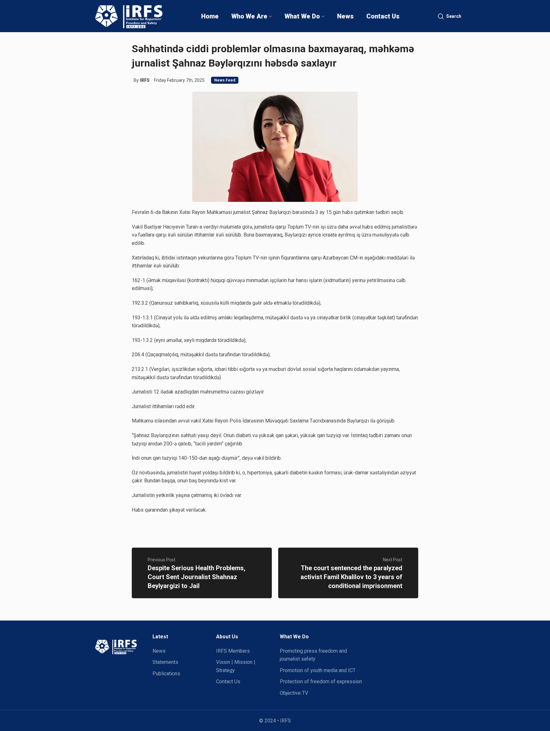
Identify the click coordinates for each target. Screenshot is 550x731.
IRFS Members (233, 651)
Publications (166, 674)
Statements (165, 662)
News (159, 651)
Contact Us (228, 681)
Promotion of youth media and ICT (318, 670)
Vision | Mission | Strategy (235, 666)
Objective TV (294, 693)
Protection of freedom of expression (321, 681)
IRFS (145, 80)
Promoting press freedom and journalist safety (313, 655)
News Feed (224, 80)
